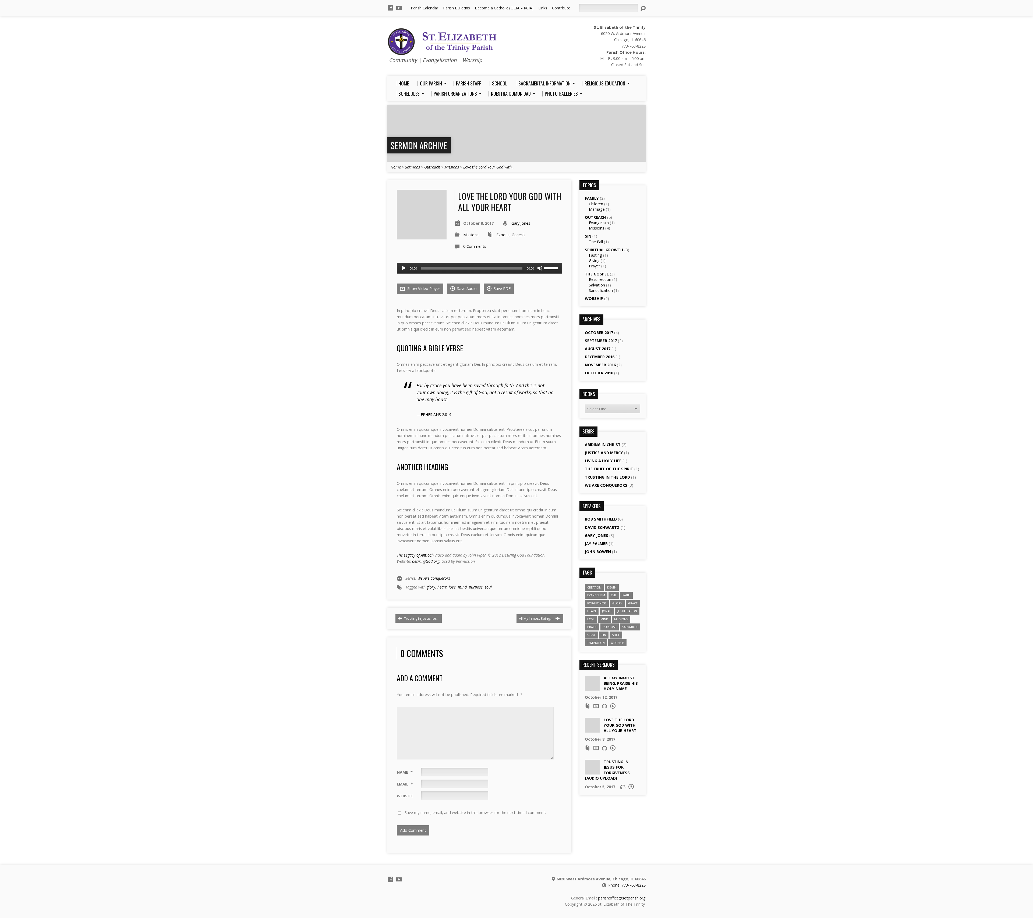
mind (462, 587)
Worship (594, 298)
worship (617, 643)
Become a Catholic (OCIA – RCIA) (504, 7)
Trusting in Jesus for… (421, 618)
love (452, 587)
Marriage (597, 209)
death (611, 587)
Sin (588, 236)
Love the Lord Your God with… (489, 167)
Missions (451, 167)
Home (396, 167)
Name (405, 772)
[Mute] (540, 268)
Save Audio (466, 288)
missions (621, 619)
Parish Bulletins (456, 7)
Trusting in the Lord (607, 477)
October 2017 (599, 332)
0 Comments (474, 246)
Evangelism (599, 222)
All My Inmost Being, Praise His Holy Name (621, 683)
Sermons (412, 167)
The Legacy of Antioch (415, 555)
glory (431, 587)
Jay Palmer (596, 543)
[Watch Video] (596, 706)
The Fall (596, 241)
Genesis (518, 234)
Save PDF (502, 288)
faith (626, 595)
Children (596, 203)
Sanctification (601, 290)
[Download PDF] (612, 706)
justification (627, 611)
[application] (479, 268)
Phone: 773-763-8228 (627, 885)
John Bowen (598, 551)
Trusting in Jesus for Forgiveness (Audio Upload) (607, 769)
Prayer (594, 265)
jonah (606, 611)
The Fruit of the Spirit (609, 468)
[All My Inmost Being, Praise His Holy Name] (592, 687)
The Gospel (597, 274)
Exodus (503, 234)
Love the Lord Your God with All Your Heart (620, 725)
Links (542, 7)
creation (594, 587)
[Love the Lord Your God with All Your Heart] (592, 729)
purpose (476, 587)
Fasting (595, 255)
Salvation (597, 285)
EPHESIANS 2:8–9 (436, 414)
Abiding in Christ (603, 444)
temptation (596, 643)
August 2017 (597, 348)
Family (592, 198)
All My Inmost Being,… (536, 618)
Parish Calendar (424, 7)
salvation (630, 627)
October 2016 (599, 372)
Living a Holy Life (603, 460)
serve (591, 635)
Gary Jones (520, 223)
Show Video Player (423, 288)
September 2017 (601, 340)
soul (488, 587)
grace (633, 603)
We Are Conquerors (434, 578)
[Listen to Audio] (604, 706)
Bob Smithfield (601, 519)
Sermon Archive (419, 145)
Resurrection (600, 279)
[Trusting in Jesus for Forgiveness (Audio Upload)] (592, 771)
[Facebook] (390, 7)
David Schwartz (602, 527)
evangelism (596, 595)
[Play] (403, 268)
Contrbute (561, 7)
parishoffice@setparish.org (622, 898)
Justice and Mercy (604, 452)
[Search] (643, 8)
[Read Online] (587, 706)
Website (405, 795)
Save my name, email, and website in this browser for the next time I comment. (475, 812)
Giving (594, 260)
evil (614, 595)
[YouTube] (399, 7)
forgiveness (596, 603)
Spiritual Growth (604, 249)
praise (592, 627)
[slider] (551, 267)
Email (405, 784)
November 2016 (600, 364)
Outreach (432, 167)
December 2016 (599, 356)
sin (604, 635)
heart (442, 587)
